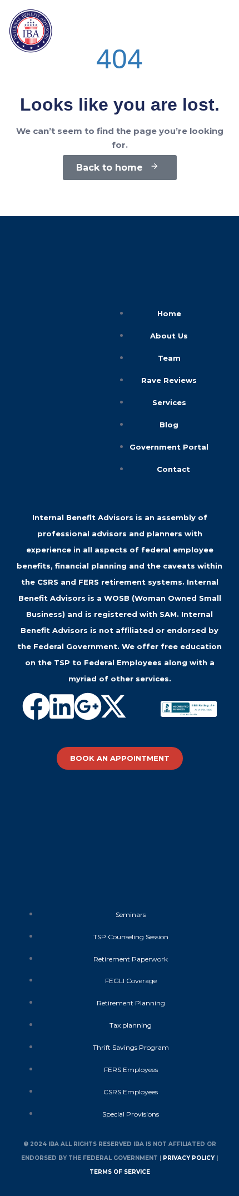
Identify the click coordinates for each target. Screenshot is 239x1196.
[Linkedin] (62, 706)
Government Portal (169, 446)
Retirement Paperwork (130, 959)
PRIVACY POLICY (189, 1158)
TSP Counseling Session (130, 937)
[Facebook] (36, 706)
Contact (173, 469)
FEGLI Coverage (131, 980)
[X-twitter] (113, 706)
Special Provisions (130, 1114)
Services (169, 402)
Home (169, 313)
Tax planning (130, 1025)
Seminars (131, 914)
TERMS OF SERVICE (119, 1171)
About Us (169, 335)
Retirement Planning (131, 1003)
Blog (169, 424)
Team (169, 357)
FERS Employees (131, 1069)
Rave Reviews (169, 380)
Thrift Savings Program (131, 1047)
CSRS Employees (130, 1092)
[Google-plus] (88, 706)
